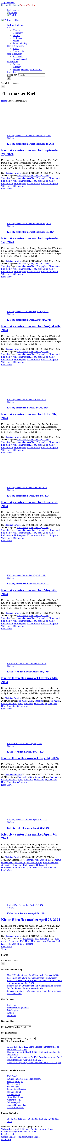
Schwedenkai (13, 1086)
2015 (14, 1119)
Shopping (5, 178)
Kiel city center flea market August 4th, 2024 (27, 311)
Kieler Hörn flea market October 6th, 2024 (26, 663)
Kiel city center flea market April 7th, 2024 (27, 819)
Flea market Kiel (9, 181)
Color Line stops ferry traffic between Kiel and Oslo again (34, 1062)
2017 (25, 1119)
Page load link (7, 1134)
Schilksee (11, 1015)
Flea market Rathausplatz (23, 865)
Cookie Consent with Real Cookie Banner (20, 1137)
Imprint (43, 1129)
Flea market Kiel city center (30, 181)
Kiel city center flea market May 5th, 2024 (26, 575)
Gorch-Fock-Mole (15, 1107)
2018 (30, 1119)
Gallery (10, 138)
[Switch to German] (12, 12)
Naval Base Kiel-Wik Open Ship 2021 (25, 1060)
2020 (41, 1119)
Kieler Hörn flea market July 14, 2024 (24, 743)
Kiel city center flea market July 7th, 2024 (26, 399)
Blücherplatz (13, 1010)
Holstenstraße (33, 183)
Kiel (31, 175)
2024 (9, 1121)
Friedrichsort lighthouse (18, 1007)
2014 (9, 1119)
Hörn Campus (40, 703)
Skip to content (8, 2)
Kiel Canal (12, 1076)
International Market (16, 1089)
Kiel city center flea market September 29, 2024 (29, 135)
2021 (46, 1119)
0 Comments (18, 186)
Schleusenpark (14, 1102)
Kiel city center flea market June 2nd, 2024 (27, 487)
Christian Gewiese (13, 173)
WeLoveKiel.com (9, 1129)
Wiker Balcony (14, 1099)
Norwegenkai (13, 1084)
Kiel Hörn (6, 944)
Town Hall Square (49, 183)
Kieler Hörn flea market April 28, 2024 (25, 905)
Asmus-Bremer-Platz (25, 178)
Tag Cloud (24, 1129)
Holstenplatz (20, 183)
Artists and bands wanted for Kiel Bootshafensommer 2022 (34, 1057)
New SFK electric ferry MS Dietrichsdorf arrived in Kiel (33, 975)
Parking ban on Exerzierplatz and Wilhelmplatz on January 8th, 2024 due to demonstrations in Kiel (34, 987)
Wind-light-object (15, 1081)
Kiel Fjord (12, 1005)
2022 (51, 1119)
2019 (35, 1119)
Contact (51, 1129)
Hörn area (28, 703)
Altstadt (10, 1013)
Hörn (20, 703)
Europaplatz (42, 178)
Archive (34, 1129)
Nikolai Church (14, 1092)
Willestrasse (6, 186)
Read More (6, 188)
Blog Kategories (8, 1038)
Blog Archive (7, 1027)
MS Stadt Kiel (13, 1094)
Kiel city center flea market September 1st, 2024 (29, 223)
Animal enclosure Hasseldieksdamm (24, 1079)
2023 (57, 1119)
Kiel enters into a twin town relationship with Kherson (32, 978)
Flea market (22, 175)
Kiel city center (41, 175)
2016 (20, 1119)
